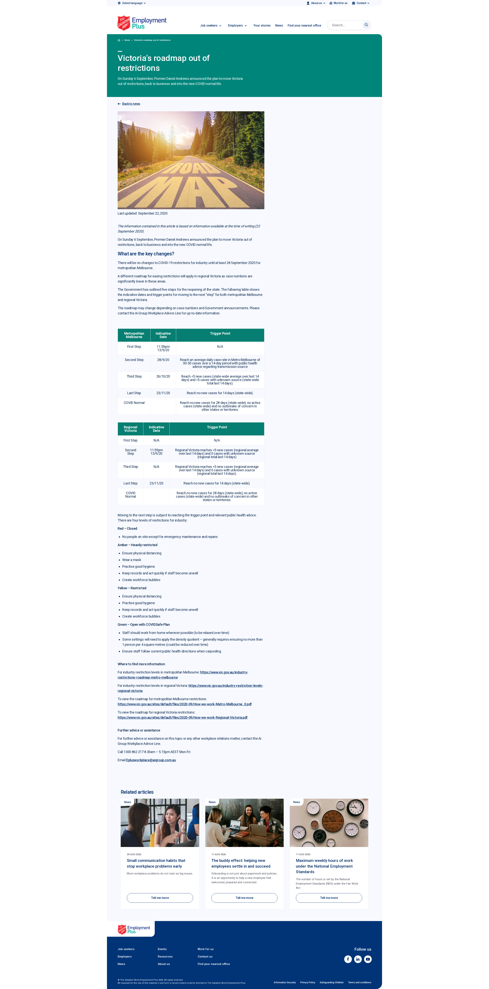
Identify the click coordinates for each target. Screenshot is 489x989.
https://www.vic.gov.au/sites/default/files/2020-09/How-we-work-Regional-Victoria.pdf (183, 717)
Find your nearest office (304, 25)
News (279, 25)
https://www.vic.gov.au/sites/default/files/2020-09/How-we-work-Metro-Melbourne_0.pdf (185, 704)
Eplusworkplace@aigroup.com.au (151, 760)
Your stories (262, 25)
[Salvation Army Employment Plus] (142, 23)
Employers (235, 25)
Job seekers (209, 25)
